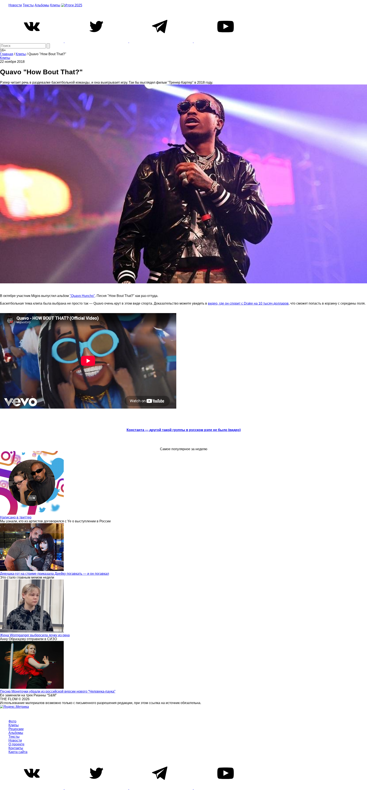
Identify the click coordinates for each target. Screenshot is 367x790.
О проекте (16, 744)
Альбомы (42, 5)
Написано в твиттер (15, 517)
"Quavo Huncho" (82, 296)
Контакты (15, 748)
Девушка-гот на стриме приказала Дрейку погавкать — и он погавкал (54, 573)
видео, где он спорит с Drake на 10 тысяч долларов (248, 303)
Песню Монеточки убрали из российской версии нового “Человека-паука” (57, 691)
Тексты (28, 5)
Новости (15, 5)
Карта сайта (17, 752)
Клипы (55, 5)
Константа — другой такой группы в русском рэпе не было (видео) (184, 430)
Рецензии (16, 729)
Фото (12, 721)
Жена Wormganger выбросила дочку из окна (35, 635)
